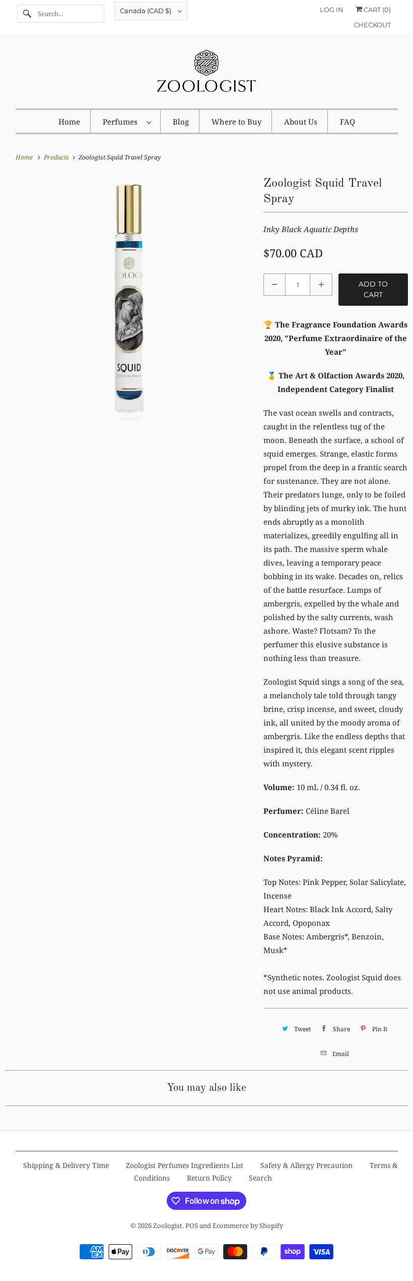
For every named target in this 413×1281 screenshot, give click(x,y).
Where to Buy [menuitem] (236, 122)
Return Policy (209, 1178)
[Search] (27, 14)
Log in (331, 10)
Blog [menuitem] (181, 122)
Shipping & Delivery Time (66, 1165)
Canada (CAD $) (146, 11)
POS (191, 1225)
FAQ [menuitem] (347, 122)
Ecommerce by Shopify (248, 1225)
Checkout (372, 25)
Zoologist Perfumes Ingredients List (184, 1165)
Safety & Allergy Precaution (306, 1165)
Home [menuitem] (69, 122)
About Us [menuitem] (300, 122)
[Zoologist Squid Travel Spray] (129, 298)
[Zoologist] (207, 73)
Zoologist (167, 1225)
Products (57, 157)
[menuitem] (127, 121)
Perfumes (122, 122)
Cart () (376, 10)
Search (260, 1178)
